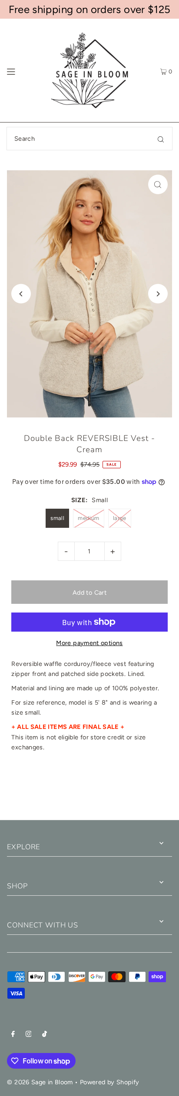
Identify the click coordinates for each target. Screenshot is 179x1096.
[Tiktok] (44, 1035)
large (119, 518)
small (57, 518)
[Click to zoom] (158, 184)
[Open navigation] (22, 70)
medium (88, 518)
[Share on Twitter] (89, 789)
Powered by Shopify (109, 1082)
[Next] (158, 294)
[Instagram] (29, 1035)
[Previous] (21, 294)
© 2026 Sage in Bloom (40, 1082)
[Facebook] (13, 1035)
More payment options (89, 643)
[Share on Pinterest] (148, 789)
